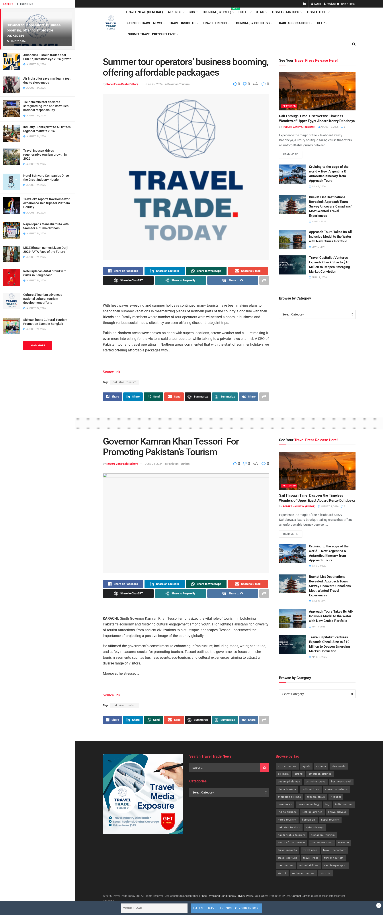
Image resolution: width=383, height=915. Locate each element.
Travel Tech (316, 12)
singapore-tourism (323, 835)
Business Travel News (144, 23)
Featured (289, 106)
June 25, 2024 (153, 84)
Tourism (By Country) (252, 23)
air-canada (339, 766)
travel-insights (287, 850)
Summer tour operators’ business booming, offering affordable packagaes (34, 30)
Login (317, 3)
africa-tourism (287, 766)
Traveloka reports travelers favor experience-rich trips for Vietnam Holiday (46, 203)
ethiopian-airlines (289, 796)
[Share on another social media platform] (264, 280)
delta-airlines (310, 789)
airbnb (299, 773)
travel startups (287, 857)
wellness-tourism (303, 873)
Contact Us (298, 895)
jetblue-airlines (312, 812)
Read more (292, 153)
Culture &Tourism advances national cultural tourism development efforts (42, 298)
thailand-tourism (321, 842)
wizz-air (325, 873)
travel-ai (343, 842)
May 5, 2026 (318, 247)
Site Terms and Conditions (218, 895)
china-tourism (287, 789)
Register (331, 3)
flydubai (336, 796)
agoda (306, 766)
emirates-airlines (336, 789)
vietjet (282, 873)
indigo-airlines (287, 812)
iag (327, 804)
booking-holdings (289, 781)
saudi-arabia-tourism (291, 835)
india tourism (344, 804)
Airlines (174, 12)
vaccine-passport (335, 865)
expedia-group (316, 796)
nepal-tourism (330, 819)
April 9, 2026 (319, 277)
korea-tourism (287, 819)
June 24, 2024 (153, 463)
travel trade (311, 857)
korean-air (308, 819)
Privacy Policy (244, 895)
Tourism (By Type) (218, 11)
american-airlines (320, 773)
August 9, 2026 (329, 126)
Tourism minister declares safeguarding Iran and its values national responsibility (45, 106)
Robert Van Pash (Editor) (122, 84)
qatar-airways (315, 827)
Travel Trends (215, 23)
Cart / (348, 4)
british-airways (315, 781)
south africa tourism (291, 842)
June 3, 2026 (318, 221)
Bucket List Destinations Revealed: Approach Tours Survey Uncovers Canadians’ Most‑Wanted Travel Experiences (330, 206)
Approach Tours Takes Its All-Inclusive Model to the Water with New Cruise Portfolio (331, 236)
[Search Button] (354, 44)
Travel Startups (285, 12)
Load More (37, 345)
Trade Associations (293, 23)
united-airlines (309, 865)
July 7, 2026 (318, 186)
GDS (192, 12)
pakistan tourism (125, 382)
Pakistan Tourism (178, 84)
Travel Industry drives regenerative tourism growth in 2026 (45, 154)
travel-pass (310, 850)
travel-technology (334, 850)
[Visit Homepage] (111, 23)
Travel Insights (182, 23)
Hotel (243, 12)
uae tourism (286, 865)
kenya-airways (337, 812)
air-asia (321, 766)
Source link (111, 372)
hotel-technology (309, 804)
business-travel (341, 781)
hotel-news (285, 804)
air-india (283, 773)
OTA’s (260, 12)
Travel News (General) (144, 12)
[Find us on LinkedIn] (304, 4)
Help (321, 23)
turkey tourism (334, 857)
